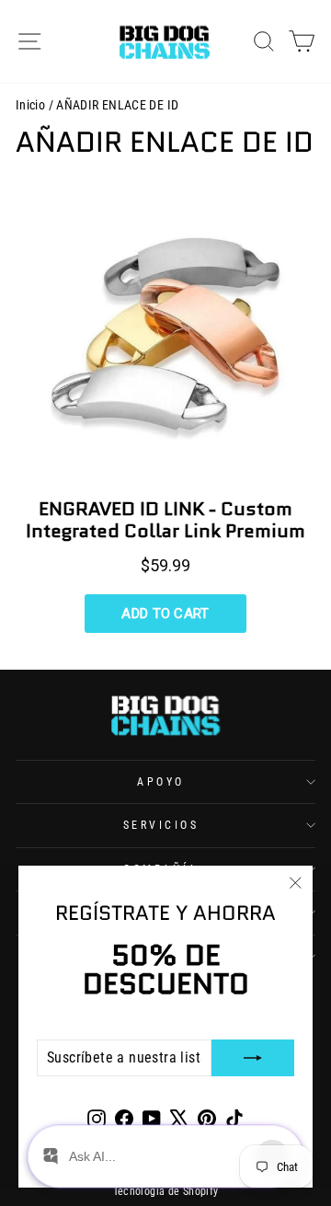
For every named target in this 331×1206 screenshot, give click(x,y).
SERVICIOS (161, 825)
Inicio (30, 105)
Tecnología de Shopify (166, 1191)
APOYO (161, 781)
